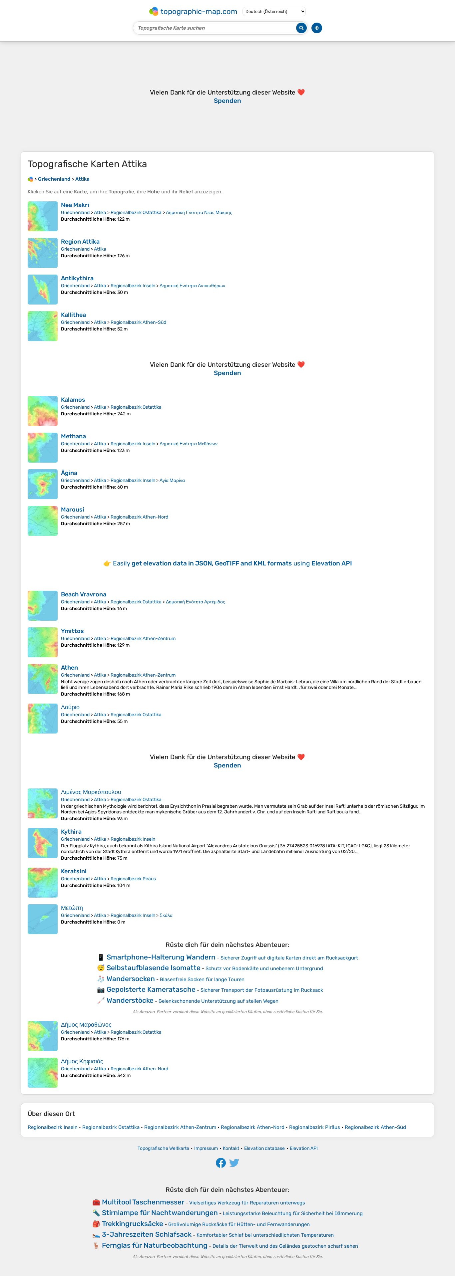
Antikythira (77, 278)
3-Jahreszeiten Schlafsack (147, 1234)
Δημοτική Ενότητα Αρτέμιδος (195, 602)
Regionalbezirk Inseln (133, 286)
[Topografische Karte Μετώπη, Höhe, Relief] (43, 919)
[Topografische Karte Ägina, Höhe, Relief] (43, 484)
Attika (100, 212)
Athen (69, 667)
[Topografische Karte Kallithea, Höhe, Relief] (43, 326)
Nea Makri (75, 205)
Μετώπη (72, 908)
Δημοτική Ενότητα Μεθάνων (189, 444)
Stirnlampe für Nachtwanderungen (160, 1212)
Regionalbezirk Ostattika (136, 212)
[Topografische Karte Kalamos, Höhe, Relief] (43, 411)
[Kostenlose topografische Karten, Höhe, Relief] (30, 179)
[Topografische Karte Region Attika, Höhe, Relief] (43, 253)
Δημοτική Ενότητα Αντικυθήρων (192, 286)
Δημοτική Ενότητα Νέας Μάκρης (199, 212)
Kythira (71, 831)
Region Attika (80, 241)
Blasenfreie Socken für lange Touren (202, 979)
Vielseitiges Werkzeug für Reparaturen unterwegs (247, 1203)
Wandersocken (131, 978)
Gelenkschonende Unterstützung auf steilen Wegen (218, 1001)
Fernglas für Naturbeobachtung (155, 1245)
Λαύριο (70, 707)
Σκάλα (166, 915)
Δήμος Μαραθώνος (86, 1024)
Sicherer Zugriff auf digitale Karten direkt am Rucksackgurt (289, 958)
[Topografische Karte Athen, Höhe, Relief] (43, 680)
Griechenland (75, 212)
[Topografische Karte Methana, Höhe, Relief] (43, 448)
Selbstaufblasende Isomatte (154, 967)
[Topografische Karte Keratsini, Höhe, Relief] (43, 883)
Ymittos (72, 631)
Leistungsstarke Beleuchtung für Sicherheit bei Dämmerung (293, 1213)
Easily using (232, 563)
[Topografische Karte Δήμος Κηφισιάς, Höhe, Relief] (43, 1073)
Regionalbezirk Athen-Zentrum (143, 638)
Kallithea (73, 315)
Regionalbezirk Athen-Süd (138, 322)
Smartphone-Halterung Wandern (161, 957)
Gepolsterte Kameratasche (151, 989)
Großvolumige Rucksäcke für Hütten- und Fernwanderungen (239, 1224)
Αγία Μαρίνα (172, 480)
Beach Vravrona (83, 594)
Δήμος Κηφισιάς (82, 1061)
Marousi (72, 509)
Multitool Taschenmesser (143, 1202)
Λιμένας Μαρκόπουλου (91, 792)
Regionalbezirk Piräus (133, 879)
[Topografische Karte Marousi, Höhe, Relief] (43, 521)
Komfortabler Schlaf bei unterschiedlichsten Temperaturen (265, 1235)
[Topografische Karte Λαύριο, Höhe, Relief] (43, 719)
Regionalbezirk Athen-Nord (139, 517)
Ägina (69, 473)
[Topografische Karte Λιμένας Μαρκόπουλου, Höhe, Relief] (43, 804)
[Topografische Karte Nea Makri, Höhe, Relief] (43, 216)
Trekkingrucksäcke (132, 1223)
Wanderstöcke (130, 1000)
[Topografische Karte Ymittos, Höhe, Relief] (43, 642)
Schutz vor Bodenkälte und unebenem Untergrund (264, 968)
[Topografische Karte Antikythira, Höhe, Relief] (43, 290)
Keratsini (74, 871)
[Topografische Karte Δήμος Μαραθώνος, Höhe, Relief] (43, 1036)
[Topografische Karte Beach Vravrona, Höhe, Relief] (43, 606)
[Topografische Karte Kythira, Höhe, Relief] (43, 844)
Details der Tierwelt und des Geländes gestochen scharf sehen (285, 1246)
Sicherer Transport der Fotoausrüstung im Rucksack (262, 990)
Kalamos (73, 399)
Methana (73, 436)
